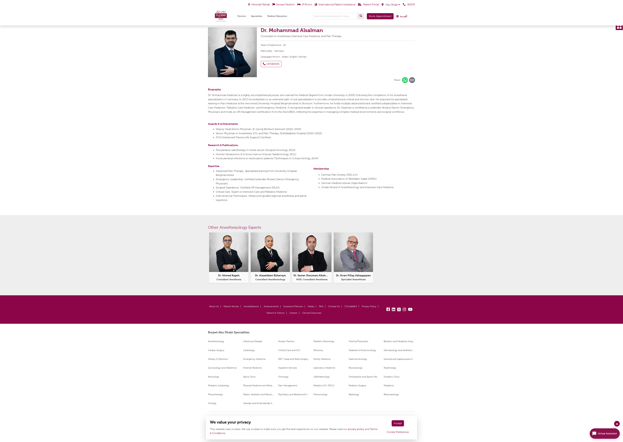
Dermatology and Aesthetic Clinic (399, 350)
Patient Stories (231, 306)
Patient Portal (371, 4)
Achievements (271, 306)
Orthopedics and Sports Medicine (364, 376)
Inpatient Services (287, 367)
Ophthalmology (321, 376)
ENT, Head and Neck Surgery (293, 359)
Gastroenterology (358, 359)
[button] (390, 5)
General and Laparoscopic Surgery (399, 359)
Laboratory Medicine (324, 367)
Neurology (213, 376)
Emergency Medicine (254, 359)
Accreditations (251, 306)
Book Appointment (380, 16)
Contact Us (334, 306)
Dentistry (318, 350)
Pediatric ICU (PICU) (323, 385)
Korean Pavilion (285, 4)
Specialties (256, 16)
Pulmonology (320, 394)
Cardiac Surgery (216, 350)
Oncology (283, 376)
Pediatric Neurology (323, 341)
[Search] (360, 16)
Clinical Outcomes (311, 313)
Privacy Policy (369, 306)
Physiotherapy (215, 394)
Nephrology (390, 367)
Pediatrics (389, 385)
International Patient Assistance (336, 4)
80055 (411, 4)
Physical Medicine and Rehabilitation (259, 385)
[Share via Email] (412, 80)
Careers (293, 313)
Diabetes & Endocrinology (362, 350)
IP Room (307, 4)
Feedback (351, 306)
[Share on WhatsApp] (405, 80)
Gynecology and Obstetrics (222, 367)
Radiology (354, 394)
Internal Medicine (252, 367)
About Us (214, 306)
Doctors (242, 16)
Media (311, 306)
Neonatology (356, 367)
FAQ (321, 306)
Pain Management (287, 385)
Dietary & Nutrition (218, 359)
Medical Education (277, 16)
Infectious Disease (252, 341)
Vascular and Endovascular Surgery (259, 403)
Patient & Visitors (276, 313)
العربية (403, 16)
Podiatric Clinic (392, 376)
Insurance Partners (293, 306)
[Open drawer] (619, 26)
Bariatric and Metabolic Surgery (399, 341)
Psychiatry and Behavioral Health (294, 394)
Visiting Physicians (358, 341)
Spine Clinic (249, 376)
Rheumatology (391, 394)
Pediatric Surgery (357, 385)
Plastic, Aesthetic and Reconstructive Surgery (259, 394)
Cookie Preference (398, 432)
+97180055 (272, 64)
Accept (398, 423)
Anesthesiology (216, 341)
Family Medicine (322, 359)
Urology (212, 403)
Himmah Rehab (260, 4)
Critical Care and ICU (289, 350)
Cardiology (249, 350)
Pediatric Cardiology (218, 385)
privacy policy (356, 429)
